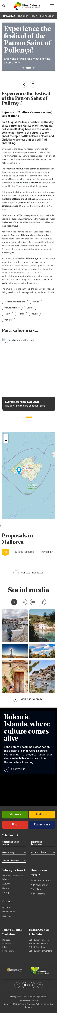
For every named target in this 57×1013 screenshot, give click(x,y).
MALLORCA (9, 15)
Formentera (8, 950)
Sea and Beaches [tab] (10, 860)
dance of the (26, 182)
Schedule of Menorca (39, 943)
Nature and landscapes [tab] (36, 843)
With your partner (39, 884)
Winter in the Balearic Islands (12, 877)
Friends (21, 313)
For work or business (41, 880)
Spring (5, 892)
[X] (24, 602)
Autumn (6, 883)
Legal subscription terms (29, 1000)
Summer (8, 319)
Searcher (6, 916)
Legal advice (41, 996)
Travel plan (47, 551)
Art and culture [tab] (38, 852)
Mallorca (6, 939)
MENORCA (23, 15)
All (5, 551)
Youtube (33, 602)
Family (7, 313)
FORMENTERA (47, 15)
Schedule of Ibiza (37, 947)
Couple (35, 313)
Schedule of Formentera (40, 950)
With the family (38, 893)
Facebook (43, 602)
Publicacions (8, 911)
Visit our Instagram (32, 699)
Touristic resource (23, 551)
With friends (37, 889)
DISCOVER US (18, 769)
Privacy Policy (16, 996)
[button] (29, 417)
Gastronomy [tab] (8, 852)
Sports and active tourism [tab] (10, 843)
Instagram (14, 602)
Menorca (6, 943)
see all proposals (32, 572)
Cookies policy (29, 996)
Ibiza (4, 947)
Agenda (6, 907)
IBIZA (34, 15)
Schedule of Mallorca (39, 939)
